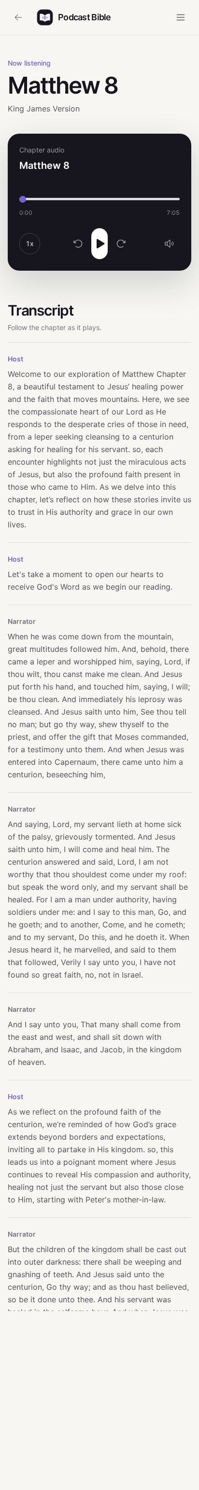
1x (30, 243)
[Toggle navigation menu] (180, 17)
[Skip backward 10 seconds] (78, 243)
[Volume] (169, 243)
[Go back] (18, 17)
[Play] (99, 243)
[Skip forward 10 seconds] (121, 243)
